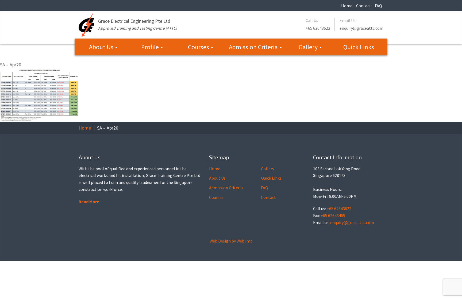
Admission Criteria (254, 47)
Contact (363, 5)
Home (346, 5)
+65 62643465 (333, 215)
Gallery (309, 47)
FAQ (378, 5)
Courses (199, 47)
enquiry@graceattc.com (361, 28)
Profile (150, 47)
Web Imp (245, 241)
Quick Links (358, 47)
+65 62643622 (318, 28)
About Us (102, 47)
